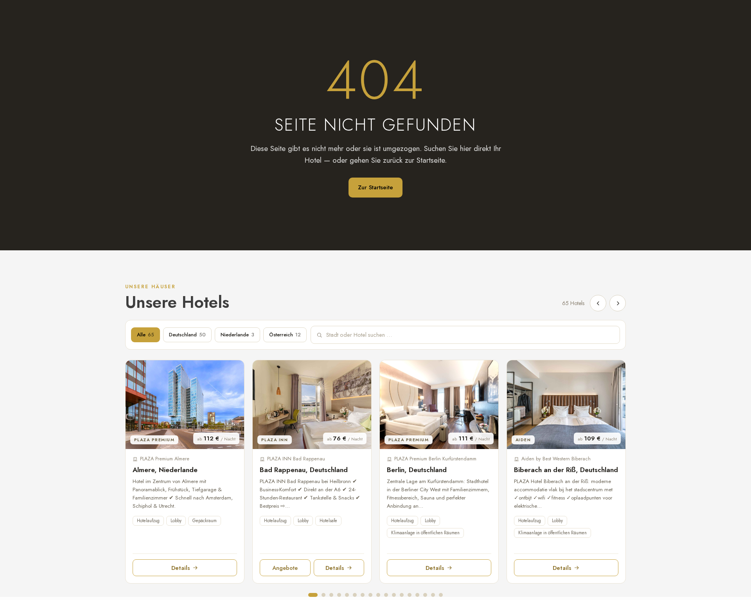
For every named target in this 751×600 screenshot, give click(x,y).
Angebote (285, 568)
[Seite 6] (355, 595)
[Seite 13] (409, 595)
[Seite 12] (402, 595)
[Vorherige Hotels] (598, 303)
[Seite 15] (425, 595)
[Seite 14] (417, 595)
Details (180, 568)
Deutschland (187, 334)
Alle (145, 334)
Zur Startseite (375, 187)
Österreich (285, 334)
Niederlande (237, 334)
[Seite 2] (323, 595)
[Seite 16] (433, 595)
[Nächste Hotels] (617, 303)
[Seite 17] (441, 595)
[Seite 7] (363, 595)
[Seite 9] (378, 595)
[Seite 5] (347, 595)
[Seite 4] (339, 595)
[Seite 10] (386, 595)
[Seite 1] (313, 595)
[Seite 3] (331, 595)
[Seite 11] (394, 595)
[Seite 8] (370, 595)
